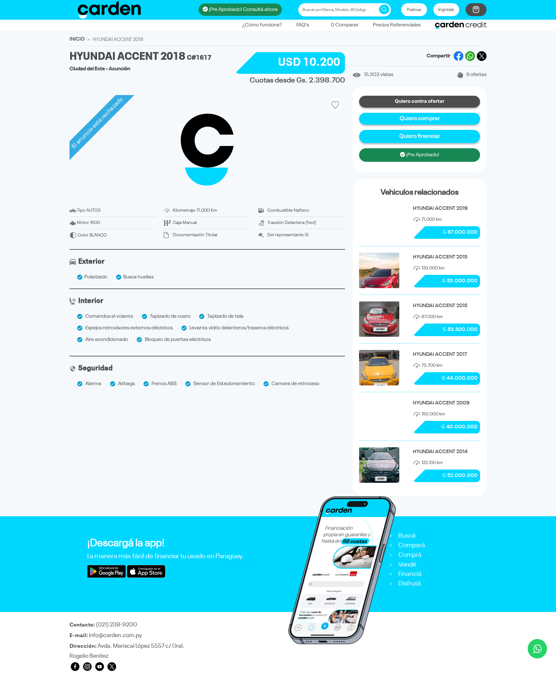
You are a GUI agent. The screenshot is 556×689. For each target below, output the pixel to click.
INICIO (77, 39)
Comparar (344, 25)
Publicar (414, 10)
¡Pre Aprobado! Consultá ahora (243, 9)
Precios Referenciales (397, 25)
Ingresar (446, 9)
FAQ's (302, 25)
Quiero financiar (419, 136)
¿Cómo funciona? (262, 25)
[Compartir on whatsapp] (470, 56)
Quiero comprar (420, 118)
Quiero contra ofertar (419, 101)
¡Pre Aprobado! (422, 155)
